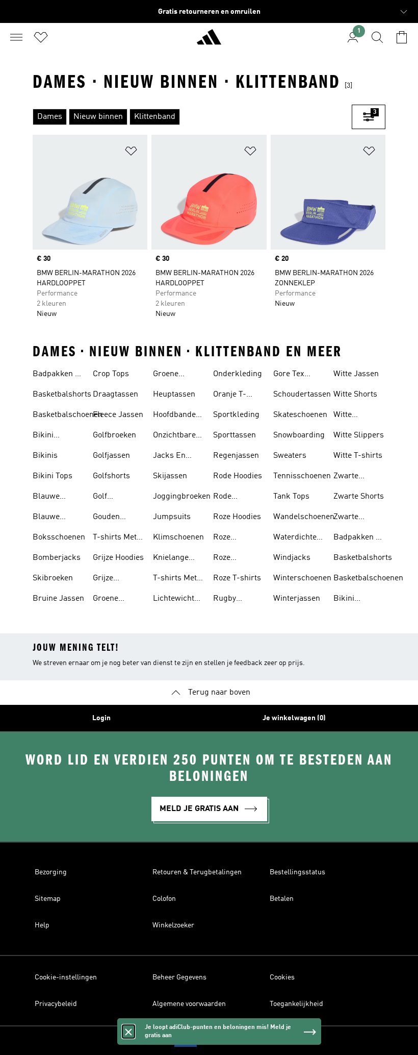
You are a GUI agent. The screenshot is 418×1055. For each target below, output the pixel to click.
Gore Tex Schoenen (290, 375)
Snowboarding (299, 435)
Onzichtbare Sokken (174, 436)
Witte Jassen (356, 374)
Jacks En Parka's (169, 457)
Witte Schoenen (350, 416)
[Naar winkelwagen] (401, 37)
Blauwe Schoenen (50, 518)
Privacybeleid (56, 1004)
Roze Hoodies (237, 517)
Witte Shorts (355, 394)
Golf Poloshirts (111, 498)
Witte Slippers (358, 435)
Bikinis (45, 456)
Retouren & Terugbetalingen (197, 872)
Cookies (282, 977)
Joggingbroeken (182, 497)
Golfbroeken (114, 435)
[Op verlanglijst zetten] (131, 153)
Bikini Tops (52, 476)
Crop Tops (111, 374)
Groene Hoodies (107, 600)
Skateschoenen (300, 415)
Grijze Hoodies (118, 558)
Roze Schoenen (230, 559)
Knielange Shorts (171, 559)
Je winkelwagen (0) (294, 718)
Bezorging (51, 872)
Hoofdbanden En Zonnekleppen (178, 416)
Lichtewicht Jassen (173, 600)
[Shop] (209, 41)
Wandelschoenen (303, 517)
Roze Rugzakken (233, 538)
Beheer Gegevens (179, 977)
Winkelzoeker (173, 925)
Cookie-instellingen (66, 977)
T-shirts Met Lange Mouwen (175, 579)
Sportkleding (236, 415)
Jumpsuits (172, 517)
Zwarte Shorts (358, 497)
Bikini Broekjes (49, 436)
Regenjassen (236, 456)
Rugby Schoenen (230, 600)
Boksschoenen (59, 537)
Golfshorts (111, 476)
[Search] (377, 37)
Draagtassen (115, 394)
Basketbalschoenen (67, 415)
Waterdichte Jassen (295, 538)
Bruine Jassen (58, 599)
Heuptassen (174, 394)
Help (42, 925)
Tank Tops (291, 497)
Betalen (282, 898)
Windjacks (291, 558)
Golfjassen (111, 456)
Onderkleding (237, 374)
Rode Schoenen (230, 498)
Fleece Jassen (118, 415)
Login (101, 718)
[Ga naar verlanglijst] (41, 37)
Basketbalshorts (62, 394)
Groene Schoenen (170, 375)
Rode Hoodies (237, 476)
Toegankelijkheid (296, 1004)
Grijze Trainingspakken (122, 579)
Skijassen (170, 476)
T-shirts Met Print (115, 538)
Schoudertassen (302, 394)
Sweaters (289, 456)
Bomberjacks (57, 558)
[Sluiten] (128, 1031)
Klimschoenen (178, 537)
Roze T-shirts (237, 578)
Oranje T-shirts (229, 395)
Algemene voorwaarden (189, 1004)
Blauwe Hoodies (47, 498)
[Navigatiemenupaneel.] (16, 37)
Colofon (164, 898)
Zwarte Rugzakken (353, 518)
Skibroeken (53, 578)
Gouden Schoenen (110, 518)
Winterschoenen (302, 578)
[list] (192, 117)
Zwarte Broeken (348, 477)
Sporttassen (234, 435)
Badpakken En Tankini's (59, 375)
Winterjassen (296, 599)
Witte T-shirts (357, 456)
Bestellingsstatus (297, 872)
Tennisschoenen (302, 476)
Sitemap (48, 898)
